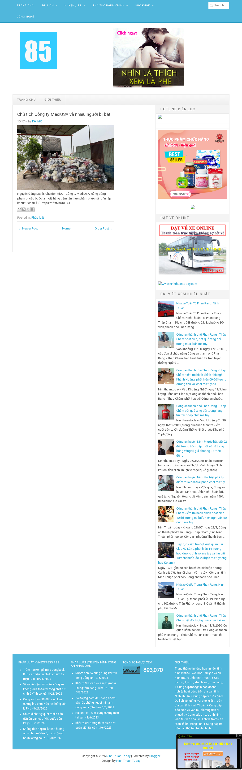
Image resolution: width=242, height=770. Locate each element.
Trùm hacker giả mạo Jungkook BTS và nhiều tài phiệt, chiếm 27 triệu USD (44, 674)
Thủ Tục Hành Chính (109, 5)
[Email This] (19, 209)
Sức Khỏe (142, 5)
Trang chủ (26, 99)
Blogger (154, 756)
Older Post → (104, 228)
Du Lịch (48, 5)
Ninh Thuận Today (118, 756)
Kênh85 (37, 121)
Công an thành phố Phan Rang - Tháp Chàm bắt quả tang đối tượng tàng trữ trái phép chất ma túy (201, 410)
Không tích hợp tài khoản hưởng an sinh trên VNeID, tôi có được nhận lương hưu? (43, 733)
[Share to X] (28, 209)
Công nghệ (25, 16)
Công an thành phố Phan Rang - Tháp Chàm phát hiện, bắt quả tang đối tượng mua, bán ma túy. (201, 339)
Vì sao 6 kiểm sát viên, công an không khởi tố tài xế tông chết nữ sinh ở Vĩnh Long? (44, 689)
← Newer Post (28, 228)
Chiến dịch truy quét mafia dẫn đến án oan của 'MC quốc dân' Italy (43, 718)
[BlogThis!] (24, 209)
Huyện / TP (73, 5)
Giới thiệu (52, 99)
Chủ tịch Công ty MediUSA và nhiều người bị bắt (63, 114)
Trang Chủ (25, 5)
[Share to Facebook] (32, 209)
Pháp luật (37, 217)
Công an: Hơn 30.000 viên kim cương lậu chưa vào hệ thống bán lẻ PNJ (44, 704)
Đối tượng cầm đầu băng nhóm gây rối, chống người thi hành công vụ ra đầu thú (95, 702)
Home (66, 228)
